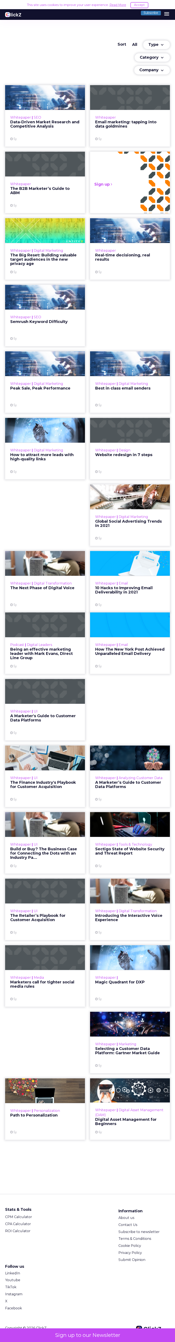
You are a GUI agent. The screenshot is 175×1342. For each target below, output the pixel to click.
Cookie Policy (129, 1246)
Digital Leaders (39, 645)
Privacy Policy (130, 1253)
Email (123, 583)
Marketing (127, 1044)
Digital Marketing (48, 251)
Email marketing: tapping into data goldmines (130, 116)
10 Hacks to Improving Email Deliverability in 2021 (130, 581)
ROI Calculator (18, 1231)
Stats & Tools (18, 1209)
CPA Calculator (18, 1224)
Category (152, 57)
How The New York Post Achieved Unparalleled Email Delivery (130, 643)
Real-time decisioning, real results (130, 249)
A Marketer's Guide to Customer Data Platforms (45, 709)
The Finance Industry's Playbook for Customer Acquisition (45, 776)
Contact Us (127, 1225)
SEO (37, 117)
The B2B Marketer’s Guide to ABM (45, 182)
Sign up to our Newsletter (87, 1335)
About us (126, 1218)
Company (152, 70)
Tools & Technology (135, 844)
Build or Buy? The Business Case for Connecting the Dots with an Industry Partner (45, 843)
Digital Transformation (53, 583)
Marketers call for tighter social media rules (45, 976)
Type (156, 44)
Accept (139, 5)
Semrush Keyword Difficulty (45, 315)
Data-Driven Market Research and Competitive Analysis (45, 116)
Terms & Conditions (134, 1239)
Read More (117, 5)
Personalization (47, 1111)
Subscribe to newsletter (139, 1232)
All (134, 44)
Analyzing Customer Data (140, 778)
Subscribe (151, 13)
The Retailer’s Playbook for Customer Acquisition (45, 909)
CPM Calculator (18, 1217)
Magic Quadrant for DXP (130, 976)
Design (124, 450)
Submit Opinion (131, 1260)
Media (39, 978)
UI (36, 711)
